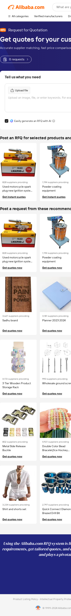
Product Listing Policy (25, 599)
